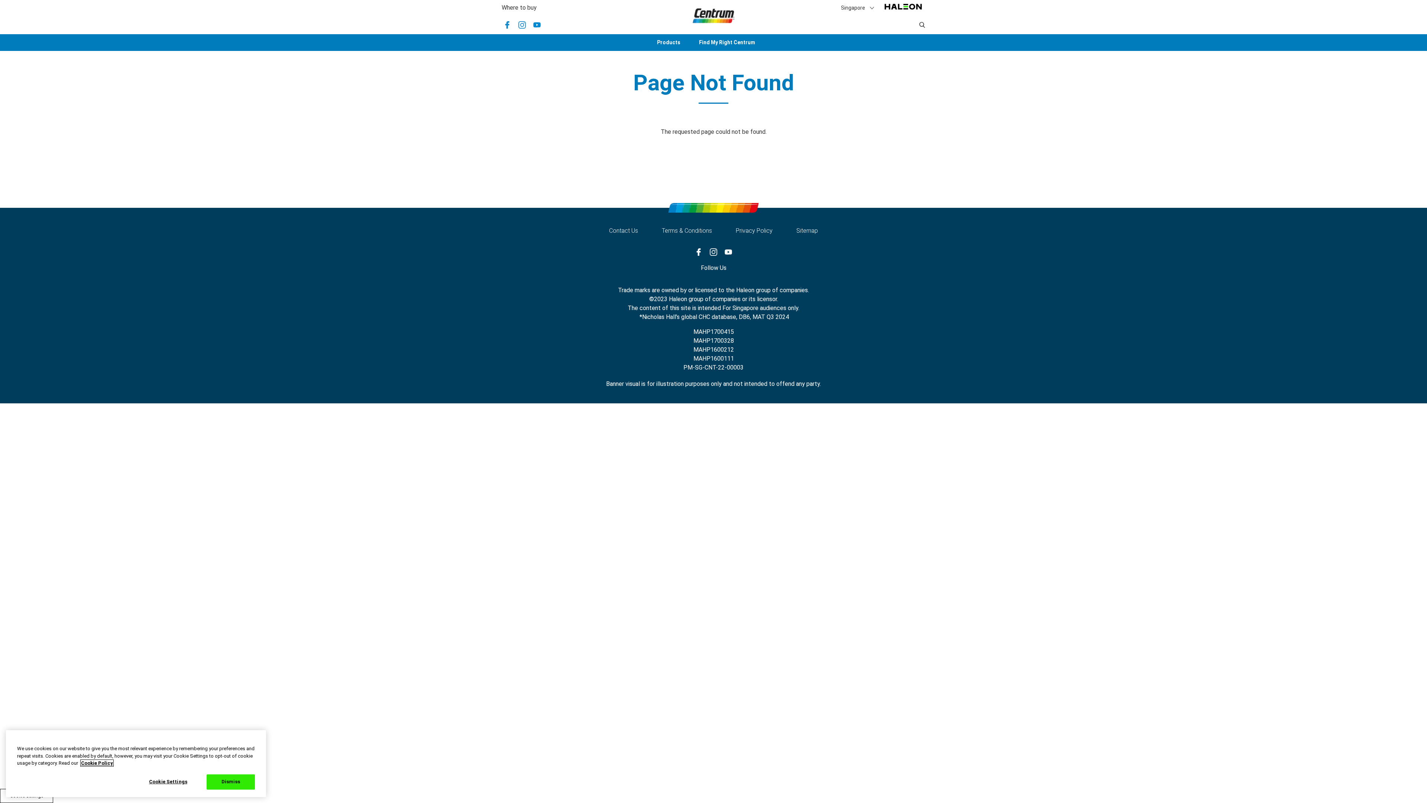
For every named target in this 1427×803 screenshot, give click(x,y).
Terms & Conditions (687, 230)
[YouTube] (537, 24)
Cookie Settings (168, 781)
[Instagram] (522, 24)
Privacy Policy (754, 230)
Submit (922, 25)
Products (668, 42)
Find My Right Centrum (727, 42)
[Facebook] (507, 24)
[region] (136, 763)
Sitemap (807, 230)
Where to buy (519, 7)
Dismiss (230, 781)
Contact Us (623, 230)
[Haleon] (903, 10)
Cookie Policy (97, 763)
